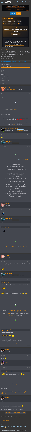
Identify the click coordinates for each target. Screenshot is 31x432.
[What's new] (29, 1)
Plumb (8, 313)
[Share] (27, 94)
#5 (29, 224)
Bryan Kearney (11, 315)
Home (2, 427)
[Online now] (4, 131)
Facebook (10, 109)
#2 (29, 134)
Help (25, 426)
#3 (29, 147)
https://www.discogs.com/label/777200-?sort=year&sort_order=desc (15, 246)
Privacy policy (19, 426)
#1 (29, 93)
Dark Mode (5, 424)
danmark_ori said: (6, 371)
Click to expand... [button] (15, 343)
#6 (29, 261)
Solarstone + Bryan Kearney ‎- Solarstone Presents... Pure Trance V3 (15, 311)
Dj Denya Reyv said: (6, 330)
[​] (15, 103)
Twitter (10, 108)
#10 (29, 403)
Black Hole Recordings (23, 312)
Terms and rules (11, 426)
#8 (29, 355)
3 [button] (3, 66)
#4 (29, 209)
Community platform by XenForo (13, 430)
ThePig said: (4, 227)
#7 (29, 279)
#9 (29, 367)
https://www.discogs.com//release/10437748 (15, 159)
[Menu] (2, 1)
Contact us (3, 426)
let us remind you (24, 123)
